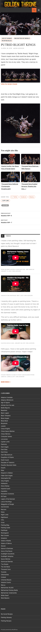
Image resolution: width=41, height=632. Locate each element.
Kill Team (3, 496)
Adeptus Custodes (6, 397)
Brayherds (4, 423)
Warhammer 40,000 (7, 587)
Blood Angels (5, 418)
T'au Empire (4, 564)
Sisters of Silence (6, 543)
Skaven (3, 546)
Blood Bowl (4, 421)
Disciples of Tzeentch (7, 462)
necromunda (5, 507)
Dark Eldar (4, 449)
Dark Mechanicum (6, 454)
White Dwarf (5, 595)
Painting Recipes (6, 621)
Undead (3, 577)
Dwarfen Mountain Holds (8, 465)
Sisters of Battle (6, 540)
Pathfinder (4, 530)
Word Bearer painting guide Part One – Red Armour (17, 269)
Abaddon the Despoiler (8, 295)
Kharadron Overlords (7, 494)
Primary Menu (38, 10)
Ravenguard (5, 533)
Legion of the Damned (8, 499)
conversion (4, 439)
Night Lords (4, 514)
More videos (5, 382)
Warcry (3, 585)
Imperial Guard (5, 488)
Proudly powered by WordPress (9, 629)
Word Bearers (5, 598)
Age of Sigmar (7, 38)
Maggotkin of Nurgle (22, 38)
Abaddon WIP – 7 (6, 221)
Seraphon (4, 538)
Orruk (2, 522)
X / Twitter (14, 197)
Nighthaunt (4, 517)
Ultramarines (5, 574)
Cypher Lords (5, 441)
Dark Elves (4, 452)
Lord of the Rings (6, 501)
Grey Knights (5, 481)
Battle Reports (5, 408)
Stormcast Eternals (7, 561)
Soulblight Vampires (7, 556)
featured (5, 205)
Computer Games (6, 436)
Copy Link (5, 200)
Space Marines (5, 559)
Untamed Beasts (6, 580)
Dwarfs (3, 468)
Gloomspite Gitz (6, 478)
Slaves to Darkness (7, 548)
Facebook (23, 197)
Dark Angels (4, 447)
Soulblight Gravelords (7, 553)
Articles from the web (7, 405)
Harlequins (4, 483)
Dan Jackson (19, 48)
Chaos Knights (5, 428)
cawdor (3, 426)
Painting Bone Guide (7, 343)
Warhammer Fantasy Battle (9, 590)
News (2, 512)
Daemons (4, 444)
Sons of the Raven (6, 551)
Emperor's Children (7, 473)
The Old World (5, 567)
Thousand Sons (6, 569)
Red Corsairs (5, 535)
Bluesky (31, 197)
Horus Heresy (5, 486)
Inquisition (4, 491)
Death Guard (5, 460)
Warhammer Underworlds (9, 593)
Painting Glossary (6, 617)
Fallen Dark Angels (6, 475)
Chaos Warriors (5, 434)
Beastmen (4, 410)
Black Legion (5, 413)
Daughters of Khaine (7, 457)
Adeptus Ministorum (7, 400)
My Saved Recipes (7, 614)
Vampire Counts (6, 582)
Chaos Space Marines (7, 431)
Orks (2, 520)
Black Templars (5, 415)
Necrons (3, 509)
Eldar (2, 470)
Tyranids (3, 572)
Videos (8, 236)
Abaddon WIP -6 (6, 214)
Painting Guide (5, 527)
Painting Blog (7, 40)
